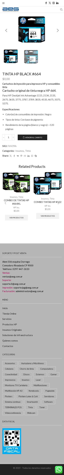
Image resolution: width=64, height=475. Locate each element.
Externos (40, 374)
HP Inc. (16, 207)
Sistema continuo (13, 402)
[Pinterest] (21, 156)
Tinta (28, 150)
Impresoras (10, 380)
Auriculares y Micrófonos (32, 363)
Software (48, 402)
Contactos (7, 346)
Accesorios (10, 363)
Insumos (19, 150)
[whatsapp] (32, 156)
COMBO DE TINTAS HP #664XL (16, 202)
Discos (26, 374)
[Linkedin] (57, 3)
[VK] (18, 156)
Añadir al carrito (33, 137)
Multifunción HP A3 (13, 391)
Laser (38, 380)
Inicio (5, 308)
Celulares (9, 369)
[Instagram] (54, 3)
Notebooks (34, 391)
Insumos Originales (12, 329)
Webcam (31, 413)
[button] (6, 30)
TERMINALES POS (13, 407)
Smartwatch (32, 402)
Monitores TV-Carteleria (16, 385)
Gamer (53, 374)
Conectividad (11, 374)
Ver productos (16, 218)
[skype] (35, 156)
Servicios (6, 318)
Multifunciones (40, 385)
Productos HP (9, 324)
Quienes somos (10, 340)
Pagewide (50, 391)
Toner (42, 407)
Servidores (49, 396)
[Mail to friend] (25, 156)
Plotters (8, 396)
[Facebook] (46, 3)
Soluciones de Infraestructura (17, 335)
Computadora (46, 369)
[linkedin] (28, 156)
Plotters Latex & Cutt (28, 396)
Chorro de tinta (27, 369)
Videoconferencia (13, 413)
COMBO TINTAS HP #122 (47, 202)
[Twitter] (50, 3)
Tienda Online (9, 313)
